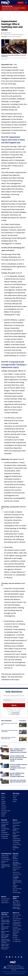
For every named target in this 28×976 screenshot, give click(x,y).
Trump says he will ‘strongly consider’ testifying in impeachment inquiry (13, 364)
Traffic (14, 797)
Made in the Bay (17, 867)
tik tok (18, 957)
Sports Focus (16, 872)
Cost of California (5, 859)
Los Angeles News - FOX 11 (16, 901)
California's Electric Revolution (15, 857)
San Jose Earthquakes (16, 846)
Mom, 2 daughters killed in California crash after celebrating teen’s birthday (18, 750)
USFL (14, 849)
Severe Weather (5, 834)
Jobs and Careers (17, 918)
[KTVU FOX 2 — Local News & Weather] (5, 2)
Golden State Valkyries (16, 836)
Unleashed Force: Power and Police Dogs (5, 866)
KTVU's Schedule (17, 925)
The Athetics (16, 842)
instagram (15, 957)
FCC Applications (17, 941)
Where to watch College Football (5, 920)
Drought (3, 801)
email (6, 957)
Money (3, 896)
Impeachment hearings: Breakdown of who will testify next (13, 55)
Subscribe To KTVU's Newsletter (16, 934)
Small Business (5, 902)
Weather (4, 820)
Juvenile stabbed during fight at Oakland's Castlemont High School (17, 774)
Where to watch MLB (5, 924)
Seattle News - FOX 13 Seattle (16, 907)
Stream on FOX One (5, 914)
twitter (21, 957)
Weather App (4, 836)
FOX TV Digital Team (5, 34)
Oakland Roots (16, 838)
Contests (15, 799)
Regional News (16, 897)
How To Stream (17, 915)
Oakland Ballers (17, 840)
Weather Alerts (5, 822)
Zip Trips (15, 795)
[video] (23, 725)
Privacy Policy (15, 712)
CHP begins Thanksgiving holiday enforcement (9, 731)
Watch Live (20, 2)
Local (2, 795)
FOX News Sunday (4, 813)
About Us (16, 913)
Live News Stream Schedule (17, 928)
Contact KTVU (16, 920)
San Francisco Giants (16, 832)
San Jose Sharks (17, 844)
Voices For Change (15, 886)
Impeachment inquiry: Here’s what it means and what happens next (13, 140)
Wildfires (3, 803)
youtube (9, 957)
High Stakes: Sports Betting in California (17, 864)
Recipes (15, 801)
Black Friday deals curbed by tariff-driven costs (8, 738)
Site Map (15, 937)
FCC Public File (16, 939)
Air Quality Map (5, 829)
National (3, 797)
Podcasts (3, 809)
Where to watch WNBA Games (5, 944)
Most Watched (6, 721)
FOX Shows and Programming (17, 923)
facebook (12, 957)
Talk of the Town (17, 874)
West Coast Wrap (5, 810)
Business (3, 805)
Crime (2, 799)
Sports (15, 820)
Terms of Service (15, 714)
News (3, 793)
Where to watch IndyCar (5, 932)
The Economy (4, 900)
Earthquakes (4, 832)
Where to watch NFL (5, 917)
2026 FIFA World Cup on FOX (17, 822)
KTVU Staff (15, 917)
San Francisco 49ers (16, 826)
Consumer (3, 807)
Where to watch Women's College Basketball (5, 941)
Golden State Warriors (16, 829)
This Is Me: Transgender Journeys (16, 877)
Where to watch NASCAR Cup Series (5, 928)
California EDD (5, 856)
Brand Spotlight (17, 892)
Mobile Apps (16, 931)
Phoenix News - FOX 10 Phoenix (17, 904)
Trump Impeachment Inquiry (17, 34)
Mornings (16, 793)
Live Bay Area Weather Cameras (4, 825)
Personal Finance (5, 898)
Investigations (6, 853)
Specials (15, 853)
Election (3, 816)
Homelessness (5, 857)
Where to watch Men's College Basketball (5, 936)
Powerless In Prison (4, 862)
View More (22, 721)
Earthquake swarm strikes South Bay (9, 724)
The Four (15, 860)
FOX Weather (4, 838)
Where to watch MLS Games (5, 948)
